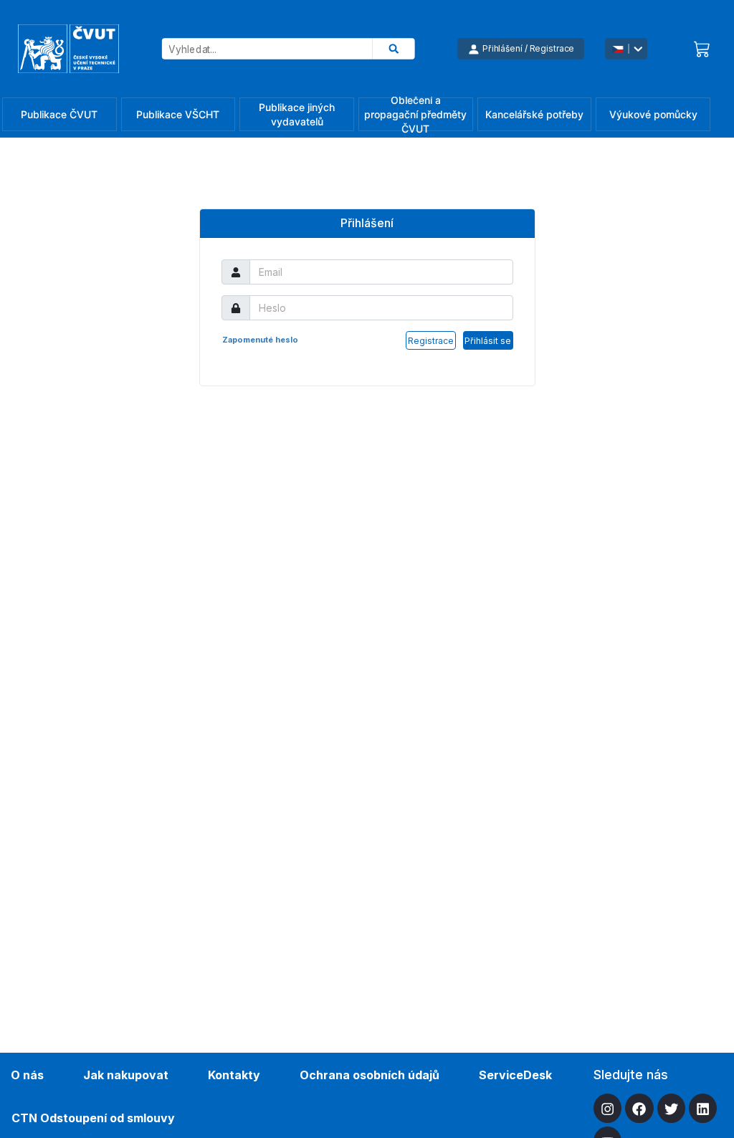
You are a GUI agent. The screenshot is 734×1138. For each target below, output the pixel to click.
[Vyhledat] (394, 48)
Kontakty (234, 1075)
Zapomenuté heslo (260, 340)
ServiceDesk (515, 1075)
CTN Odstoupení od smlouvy (93, 1118)
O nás (27, 1075)
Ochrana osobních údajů (369, 1075)
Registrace (431, 340)
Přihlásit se (487, 340)
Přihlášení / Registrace (528, 48)
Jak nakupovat (125, 1075)
